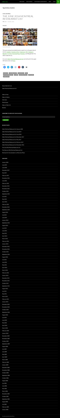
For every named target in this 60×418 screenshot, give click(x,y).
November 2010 (6, 307)
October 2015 (5, 191)
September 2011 (6, 286)
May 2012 (4, 265)
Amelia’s (9, 52)
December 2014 (6, 207)
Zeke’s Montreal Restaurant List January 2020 (12, 129)
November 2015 (6, 188)
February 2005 (5, 407)
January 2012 (5, 275)
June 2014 (4, 217)
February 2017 (5, 175)
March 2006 (5, 391)
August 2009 (5, 346)
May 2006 (4, 388)
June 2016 (4, 180)
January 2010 (5, 333)
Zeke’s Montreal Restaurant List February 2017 (12, 142)
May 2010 (4, 322)
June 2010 (4, 320)
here (14, 60)
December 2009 (6, 336)
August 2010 (5, 314)
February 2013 (5, 241)
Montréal (8, 13)
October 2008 (5, 372)
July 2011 (4, 291)
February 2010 (5, 330)
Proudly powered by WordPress (8, 416)
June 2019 (4, 165)
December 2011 (6, 278)
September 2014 (6, 209)
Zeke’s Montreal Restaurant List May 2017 (11, 139)
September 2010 (6, 312)
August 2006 (5, 380)
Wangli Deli (6, 76)
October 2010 (5, 309)
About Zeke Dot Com (7, 85)
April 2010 (4, 325)
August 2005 (5, 401)
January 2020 (5, 162)
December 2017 (6, 170)
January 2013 (5, 243)
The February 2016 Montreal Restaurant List (12, 150)
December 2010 (6, 304)
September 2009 (6, 343)
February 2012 (5, 272)
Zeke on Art (21, 1)
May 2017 (4, 172)
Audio (54, 1)
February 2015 (5, 204)
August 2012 (5, 257)
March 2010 (5, 328)
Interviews (4, 99)
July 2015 (4, 196)
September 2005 (6, 399)
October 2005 (5, 396)
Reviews (4, 107)
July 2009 (4, 349)
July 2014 (4, 215)
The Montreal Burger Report (40, 1)
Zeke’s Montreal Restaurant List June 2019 (11, 131)
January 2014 (5, 220)
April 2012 (4, 267)
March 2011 (5, 296)
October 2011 (5, 283)
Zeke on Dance (29, 1)
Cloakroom (22, 52)
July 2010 (4, 317)
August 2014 (5, 212)
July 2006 (4, 383)
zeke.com (5, 2)
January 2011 (5, 301)
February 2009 (5, 362)
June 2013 (4, 230)
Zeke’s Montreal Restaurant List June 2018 (11, 134)
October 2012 (5, 251)
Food (4, 13)
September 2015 (6, 193)
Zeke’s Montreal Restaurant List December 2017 (13, 137)
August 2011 (5, 288)
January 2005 (5, 409)
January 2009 (5, 364)
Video (50, 1)
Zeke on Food (5, 94)
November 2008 (6, 370)
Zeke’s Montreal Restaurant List (15, 59)
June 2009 (4, 351)
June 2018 (4, 167)
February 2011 (5, 299)
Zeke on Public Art (6, 105)
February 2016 (5, 183)
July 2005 (4, 404)
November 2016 (6, 178)
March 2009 (5, 359)
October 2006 (5, 378)
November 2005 (6, 393)
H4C (27, 52)
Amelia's (5, 73)
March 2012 (5, 270)
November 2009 (6, 338)
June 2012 (4, 262)
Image (5, 21)
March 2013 (5, 238)
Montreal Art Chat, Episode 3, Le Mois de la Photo (13, 152)
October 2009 (5, 341)
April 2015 (4, 201)
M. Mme (10, 53)
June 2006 (4, 386)
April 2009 (4, 357)
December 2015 (6, 186)
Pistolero (22, 53)
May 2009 (4, 354)
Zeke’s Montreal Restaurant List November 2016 (13, 144)
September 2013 (6, 222)
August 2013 (5, 225)
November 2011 (6, 280)
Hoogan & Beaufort (8, 74)
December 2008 (6, 367)
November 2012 (6, 249)
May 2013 (4, 233)
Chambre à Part (15, 52)
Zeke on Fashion (6, 97)
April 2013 (4, 236)
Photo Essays (5, 102)
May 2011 (4, 293)
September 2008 (6, 375)
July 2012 (4, 259)
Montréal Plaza (16, 53)
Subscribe (5, 120)
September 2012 (6, 254)
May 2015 (4, 199)
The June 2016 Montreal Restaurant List (18, 17)
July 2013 (4, 228)
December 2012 (6, 246)
